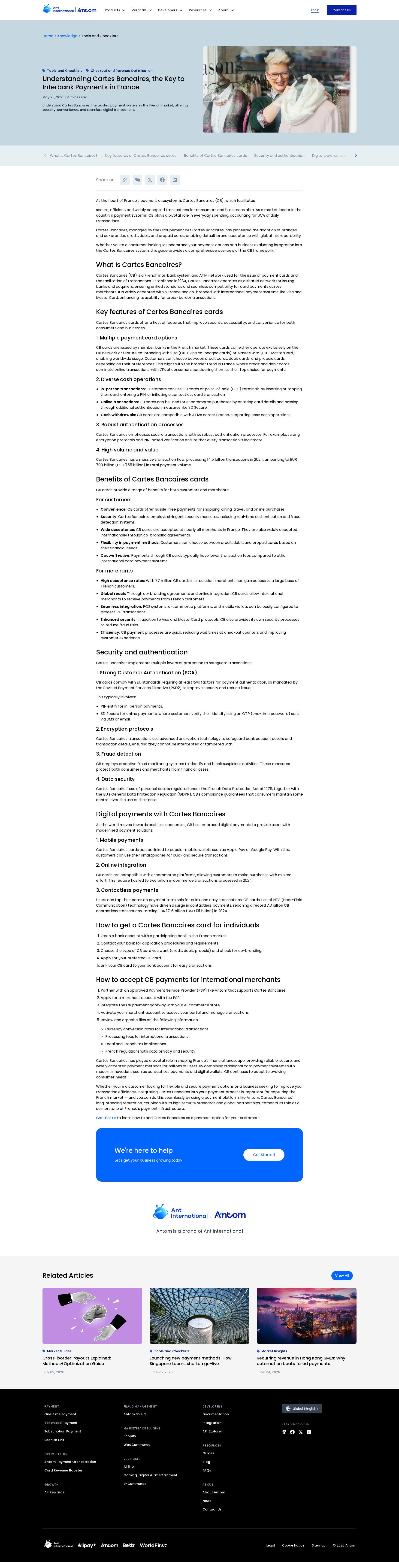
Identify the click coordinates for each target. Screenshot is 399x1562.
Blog (206, 1462)
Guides (208, 1453)
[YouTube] (309, 1432)
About (223, 10)
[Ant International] (58, 1545)
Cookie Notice (293, 1545)
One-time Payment (60, 1414)
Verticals (139, 10)
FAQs (207, 1470)
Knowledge (67, 36)
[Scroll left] (45, 155)
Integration (212, 1423)
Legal (270, 1545)
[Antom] (109, 1545)
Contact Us (341, 10)
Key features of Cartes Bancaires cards (140, 155)
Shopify (130, 1436)
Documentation (216, 1414)
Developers (167, 10)
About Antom (214, 1492)
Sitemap (319, 1545)
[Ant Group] (87, 1545)
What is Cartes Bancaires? (74, 155)
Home (47, 36)
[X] (300, 1432)
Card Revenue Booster (63, 1470)
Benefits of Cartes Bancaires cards (215, 155)
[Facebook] (292, 1432)
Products (112, 10)
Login (315, 10)
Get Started (264, 1154)
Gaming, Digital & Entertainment (150, 1475)
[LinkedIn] (284, 1432)
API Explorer (212, 1431)
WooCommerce (137, 1445)
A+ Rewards (54, 1492)
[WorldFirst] (153, 1545)
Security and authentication (279, 155)
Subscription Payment (62, 1431)
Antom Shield (135, 1414)
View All (342, 1275)
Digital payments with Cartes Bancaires (348, 155)
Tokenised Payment (60, 1423)
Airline (129, 1466)
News (207, 1501)
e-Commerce (135, 1484)
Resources (198, 10)
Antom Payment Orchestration (70, 1462)
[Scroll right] (354, 155)
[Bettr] (129, 1545)
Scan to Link (54, 1440)
